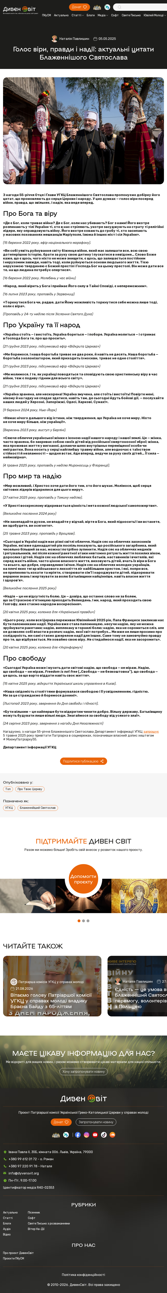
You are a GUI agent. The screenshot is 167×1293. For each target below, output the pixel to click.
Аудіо (7, 1229)
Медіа (101, 15)
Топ (8, 789)
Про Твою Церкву (30, 789)
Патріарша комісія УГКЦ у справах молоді (51, 982)
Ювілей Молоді (154, 15)
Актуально (61, 15)
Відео (7, 1234)
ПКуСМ (46, 15)
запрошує (151, 732)
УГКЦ (9, 808)
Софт (115, 15)
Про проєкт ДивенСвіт (18, 1253)
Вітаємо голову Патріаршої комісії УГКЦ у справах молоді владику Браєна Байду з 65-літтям (51, 1000)
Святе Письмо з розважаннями (49, 1223)
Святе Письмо (131, 15)
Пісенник (34, 1212)
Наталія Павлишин (74, 39)
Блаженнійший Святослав (38, 808)
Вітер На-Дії (36, 1229)
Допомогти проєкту (83, 878)
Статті (76, 15)
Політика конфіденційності (83, 1275)
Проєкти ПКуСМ (13, 1258)
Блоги (91, 15)
